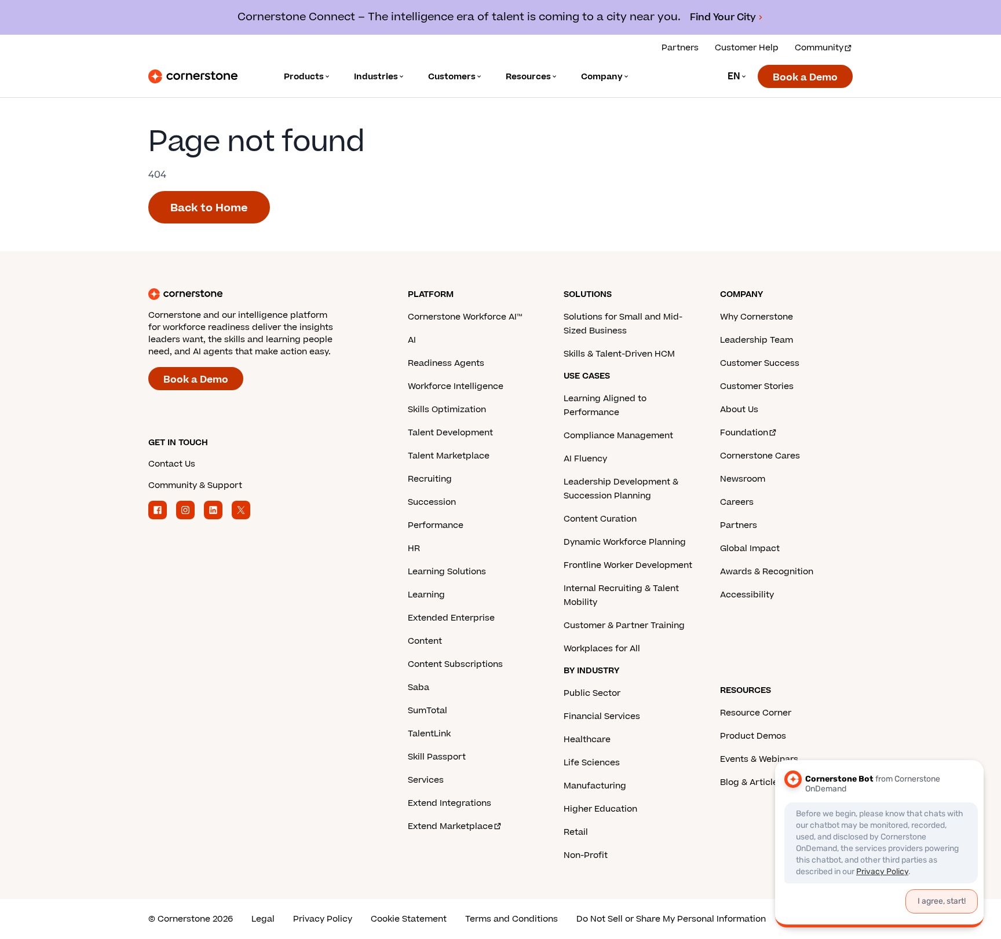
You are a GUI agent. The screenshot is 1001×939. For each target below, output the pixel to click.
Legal (263, 919)
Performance (435, 525)
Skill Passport (437, 757)
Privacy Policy (322, 919)
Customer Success (759, 363)
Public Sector (592, 693)
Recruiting (430, 479)
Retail (576, 832)
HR (414, 548)
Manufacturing (595, 786)
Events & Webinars (759, 759)
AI (412, 340)
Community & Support (195, 485)
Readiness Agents (446, 363)
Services (426, 780)
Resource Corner (755, 713)
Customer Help (747, 48)
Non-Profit (586, 855)
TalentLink (429, 734)
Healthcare (587, 739)
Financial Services (602, 716)
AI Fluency (585, 459)
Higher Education (600, 809)
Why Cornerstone (756, 317)
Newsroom (742, 479)
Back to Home (209, 208)
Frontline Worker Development (628, 565)
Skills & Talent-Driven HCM (619, 354)
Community (819, 48)
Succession (432, 502)
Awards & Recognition (766, 572)
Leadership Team (756, 340)
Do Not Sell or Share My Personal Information (671, 919)
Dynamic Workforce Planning (625, 542)
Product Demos (753, 736)
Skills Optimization (447, 410)
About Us (739, 410)
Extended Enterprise (451, 618)
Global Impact (750, 548)
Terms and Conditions (511, 919)
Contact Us (171, 464)
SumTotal (427, 711)
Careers (737, 502)
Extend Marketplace (450, 826)
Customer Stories (757, 386)
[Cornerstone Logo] (193, 76)
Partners (680, 48)
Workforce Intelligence (455, 386)
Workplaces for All (602, 649)
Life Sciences (592, 763)
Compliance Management (618, 436)
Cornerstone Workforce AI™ (465, 317)
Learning (426, 595)
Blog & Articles (751, 782)
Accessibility (747, 595)
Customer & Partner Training (624, 625)
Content (425, 641)
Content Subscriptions (455, 664)
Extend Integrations (449, 803)
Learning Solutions (447, 572)
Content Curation (600, 519)
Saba (418, 687)
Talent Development (450, 433)
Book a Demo (805, 78)
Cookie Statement (409, 919)
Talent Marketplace (448, 456)
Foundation (744, 433)
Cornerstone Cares (760, 456)
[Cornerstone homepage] (259, 294)
